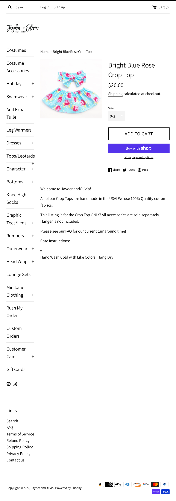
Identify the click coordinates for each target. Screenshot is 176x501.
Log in (44, 7)
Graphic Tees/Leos (20, 218)
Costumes (16, 50)
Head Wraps (20, 261)
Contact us (15, 460)
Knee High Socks (16, 198)
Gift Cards (15, 369)
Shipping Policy (19, 446)
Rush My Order (14, 311)
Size (111, 108)
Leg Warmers (19, 130)
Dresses (20, 143)
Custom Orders (14, 332)
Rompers (20, 236)
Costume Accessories (17, 67)
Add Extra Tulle (15, 113)
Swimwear (20, 96)
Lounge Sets (18, 274)
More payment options (138, 157)
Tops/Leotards (20, 157)
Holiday (20, 83)
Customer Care (20, 352)
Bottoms (20, 182)
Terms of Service (20, 434)
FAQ (9, 427)
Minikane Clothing (20, 291)
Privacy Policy (18, 453)
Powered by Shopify (68, 488)
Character (20, 169)
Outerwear (20, 248)
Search (12, 420)
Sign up (59, 7)
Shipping (115, 93)
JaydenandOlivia (42, 488)
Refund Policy (18, 440)
